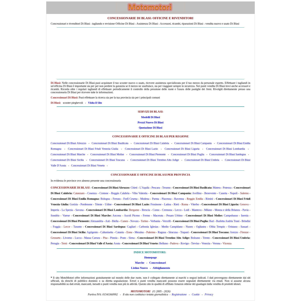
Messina (139, 232)
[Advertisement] (150, 53)
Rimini (209, 198)
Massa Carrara (92, 237)
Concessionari (157, 262)
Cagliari (131, 226)
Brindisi (246, 221)
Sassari (244, 226)
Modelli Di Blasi (150, 117)
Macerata (158, 215)
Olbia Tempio (217, 226)
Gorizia (74, 204)
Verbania (155, 221)
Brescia (146, 209)
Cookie (196, 294)
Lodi (186, 209)
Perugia (55, 243)
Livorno (67, 237)
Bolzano (195, 237)
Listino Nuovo (139, 267)
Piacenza (166, 198)
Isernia (244, 215)
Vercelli (166, 221)
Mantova (197, 209)
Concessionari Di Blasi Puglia (187, 154)
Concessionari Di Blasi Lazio (141, 148)
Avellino (197, 193)
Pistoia (113, 237)
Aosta (117, 243)
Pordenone (86, 204)
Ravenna (179, 198)
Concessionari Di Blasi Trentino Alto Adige (154, 159)
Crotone (103, 193)
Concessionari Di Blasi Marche (68, 154)
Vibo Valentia (139, 193)
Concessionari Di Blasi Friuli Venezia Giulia (93, 148)
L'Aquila (144, 187)
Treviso (195, 243)
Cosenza (92, 193)
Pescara (156, 187)
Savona (79, 209)
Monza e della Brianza (227, 209)
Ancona (116, 215)
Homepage (150, 257)
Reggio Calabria (120, 193)
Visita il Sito (95, 102)
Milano (208, 209)
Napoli (233, 193)
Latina (167, 204)
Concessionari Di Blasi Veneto (88, 165)
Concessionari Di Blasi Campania (193, 143)
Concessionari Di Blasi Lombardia (225, 148)
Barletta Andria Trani (227, 221)
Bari (211, 221)
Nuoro (189, 226)
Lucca (78, 237)
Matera (217, 187)
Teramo (166, 187)
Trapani (184, 232)
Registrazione (179, 294)
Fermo (146, 215)
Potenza (227, 187)
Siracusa (173, 232)
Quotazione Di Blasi (150, 127)
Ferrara (117, 198)
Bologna (105, 198)
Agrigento (92, 232)
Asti (107, 221)
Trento (206, 237)
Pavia (245, 209)
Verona (216, 243)
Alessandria (96, 221)
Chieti (134, 187)
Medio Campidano (172, 226)
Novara (134, 221)
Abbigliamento (161, 267)
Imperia (55, 209)
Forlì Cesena (130, 198)
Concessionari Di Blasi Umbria (202, 159)
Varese (66, 215)
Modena (144, 198)
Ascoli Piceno (132, 215)
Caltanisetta (106, 232)
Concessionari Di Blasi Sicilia (67, 159)
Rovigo (185, 243)
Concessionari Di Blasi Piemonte (147, 154)
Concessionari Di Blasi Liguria (182, 148)
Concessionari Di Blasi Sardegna (227, 154)
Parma (155, 198)
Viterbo (195, 204)
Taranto (77, 226)
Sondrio (55, 215)
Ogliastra (201, 226)
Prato (123, 237)
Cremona (167, 209)
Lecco (178, 209)
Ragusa (162, 232)
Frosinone (155, 204)
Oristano (232, 226)
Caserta (223, 193)
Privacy (209, 294)
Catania (119, 232)
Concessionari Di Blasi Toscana (107, 159)
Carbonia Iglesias (148, 226)
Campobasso (231, 215)
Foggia (56, 226)
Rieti (176, 204)
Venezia (206, 243)
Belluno (163, 243)
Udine (108, 204)
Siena (132, 237)
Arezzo (234, 232)
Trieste (98, 204)
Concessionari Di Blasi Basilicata (110, 143)
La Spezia (67, 209)
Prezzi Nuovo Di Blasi (150, 122)
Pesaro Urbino (174, 215)
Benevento (210, 193)
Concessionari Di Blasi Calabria (151, 143)
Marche (139, 262)
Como (156, 209)
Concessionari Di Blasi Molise (107, 154)
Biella (115, 221)
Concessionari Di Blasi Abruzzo (68, 143)
